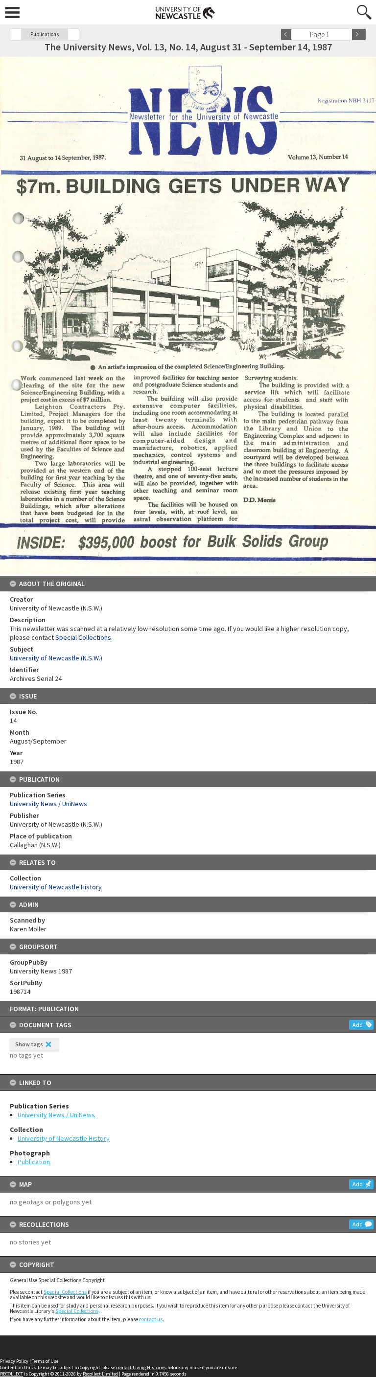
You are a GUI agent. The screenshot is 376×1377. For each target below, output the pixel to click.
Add (357, 1024)
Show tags (29, 1044)
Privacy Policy (14, 1361)
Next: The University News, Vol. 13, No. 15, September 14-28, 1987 (73, 34)
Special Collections (65, 1291)
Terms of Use (45, 1361)
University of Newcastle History (64, 1138)
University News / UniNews (56, 1114)
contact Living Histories (141, 1367)
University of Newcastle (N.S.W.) (56, 658)
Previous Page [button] (288, 34)
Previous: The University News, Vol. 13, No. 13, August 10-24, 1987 (15, 34)
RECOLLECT (11, 1374)
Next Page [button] (359, 34)
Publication (34, 1161)
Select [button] (347, 34)
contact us (151, 1319)
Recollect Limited (100, 1374)
